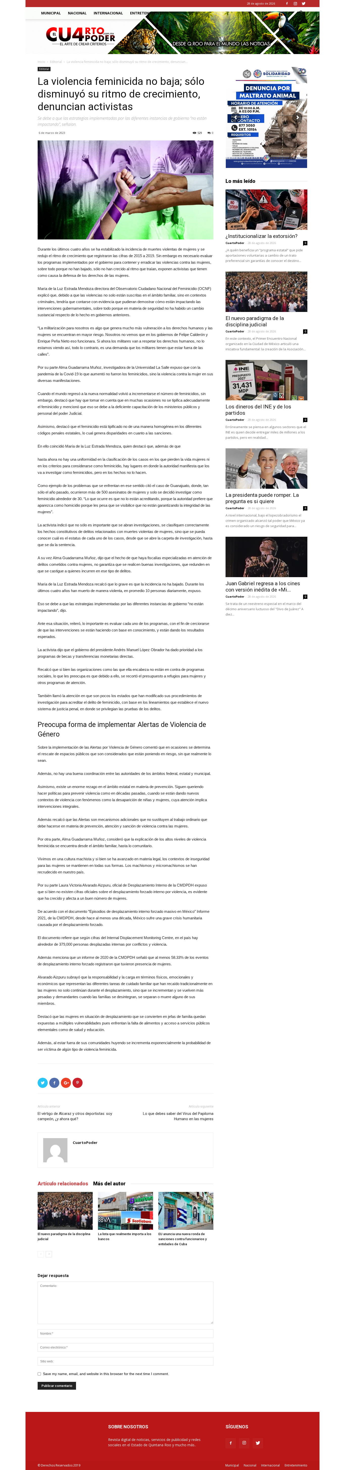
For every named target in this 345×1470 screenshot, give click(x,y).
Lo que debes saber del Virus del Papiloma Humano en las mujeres (178, 1116)
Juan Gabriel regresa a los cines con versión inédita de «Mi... (263, 586)
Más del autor (109, 1184)
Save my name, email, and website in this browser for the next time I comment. (106, 1374)
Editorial (56, 62)
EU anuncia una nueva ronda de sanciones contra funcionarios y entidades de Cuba (182, 1239)
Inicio (41, 62)
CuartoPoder (85, 1142)
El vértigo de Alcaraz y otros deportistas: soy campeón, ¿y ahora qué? (75, 1116)
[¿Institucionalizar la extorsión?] (266, 209)
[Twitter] (303, 3)
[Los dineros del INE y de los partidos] (266, 380)
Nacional (77, 13)
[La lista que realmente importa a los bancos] (125, 1211)
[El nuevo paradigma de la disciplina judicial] (65, 1211)
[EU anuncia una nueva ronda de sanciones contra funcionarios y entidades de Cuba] (185, 1211)
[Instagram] (295, 3)
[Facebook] (287, 3)
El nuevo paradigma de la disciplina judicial (255, 321)
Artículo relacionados (63, 1184)
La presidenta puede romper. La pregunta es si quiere (262, 498)
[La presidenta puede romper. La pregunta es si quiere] (266, 468)
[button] (301, 13)
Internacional (108, 13)
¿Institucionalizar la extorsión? (262, 236)
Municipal (51, 13)
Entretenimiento (147, 13)
